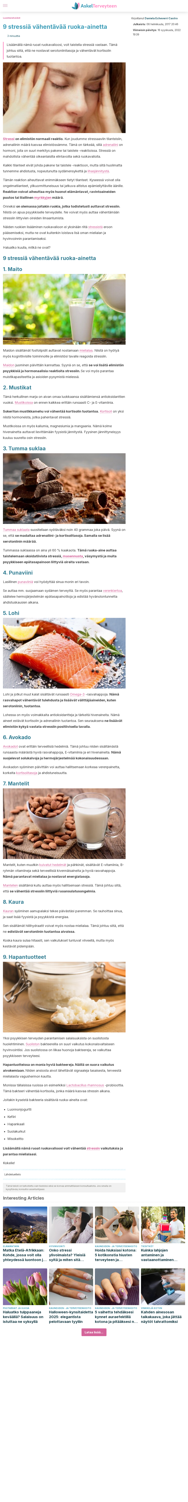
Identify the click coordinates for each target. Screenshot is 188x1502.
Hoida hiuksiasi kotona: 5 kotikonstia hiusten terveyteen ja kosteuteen (116, 1255)
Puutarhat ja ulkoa (16, 1308)
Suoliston (33, 1044)
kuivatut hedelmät (52, 865)
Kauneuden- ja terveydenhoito (116, 1246)
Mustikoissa (24, 402)
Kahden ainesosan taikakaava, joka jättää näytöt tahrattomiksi (161, 1317)
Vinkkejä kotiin (151, 1308)
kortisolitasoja (26, 773)
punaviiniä (25, 582)
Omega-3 (77, 694)
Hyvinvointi (57, 1246)
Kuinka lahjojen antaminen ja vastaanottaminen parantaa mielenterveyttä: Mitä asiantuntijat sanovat (160, 1255)
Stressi (9, 139)
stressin (93, 1148)
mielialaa (86, 350)
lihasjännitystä (98, 171)
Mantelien (10, 885)
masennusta (73, 556)
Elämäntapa (11, 1246)
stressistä (95, 227)
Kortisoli (106, 411)
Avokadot (10, 746)
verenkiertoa (112, 591)
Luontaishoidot (11, 18)
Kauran (8, 911)
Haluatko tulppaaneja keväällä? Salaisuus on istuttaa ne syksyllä (23, 1317)
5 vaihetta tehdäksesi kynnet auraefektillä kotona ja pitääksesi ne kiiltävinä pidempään (115, 1317)
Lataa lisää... (94, 1332)
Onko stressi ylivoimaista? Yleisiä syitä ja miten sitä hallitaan (67, 1255)
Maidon (9, 365)
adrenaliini (110, 145)
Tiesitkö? (147, 1246)
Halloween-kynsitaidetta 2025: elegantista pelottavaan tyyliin (71, 1317)
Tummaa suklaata (16, 530)
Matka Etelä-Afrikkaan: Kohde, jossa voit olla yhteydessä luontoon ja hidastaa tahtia (24, 1255)
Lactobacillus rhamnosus (85, 1085)
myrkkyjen (42, 197)
